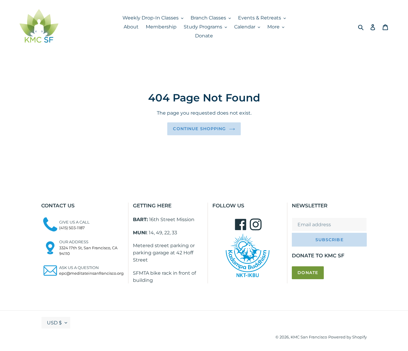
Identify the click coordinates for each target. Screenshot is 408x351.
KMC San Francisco (309, 337)
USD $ (54, 323)
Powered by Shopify (347, 337)
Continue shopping (199, 128)
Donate (307, 272)
